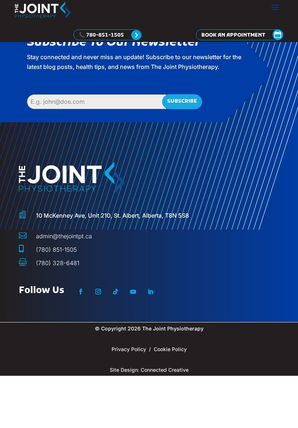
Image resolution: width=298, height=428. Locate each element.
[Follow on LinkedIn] (150, 291)
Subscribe (182, 101)
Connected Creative (165, 370)
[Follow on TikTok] (115, 291)
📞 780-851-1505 (101, 35)
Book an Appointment (233, 35)
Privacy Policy (129, 349)
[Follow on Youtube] (133, 291)
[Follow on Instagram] (98, 291)
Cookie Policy (170, 349)
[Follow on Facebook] (80, 291)
